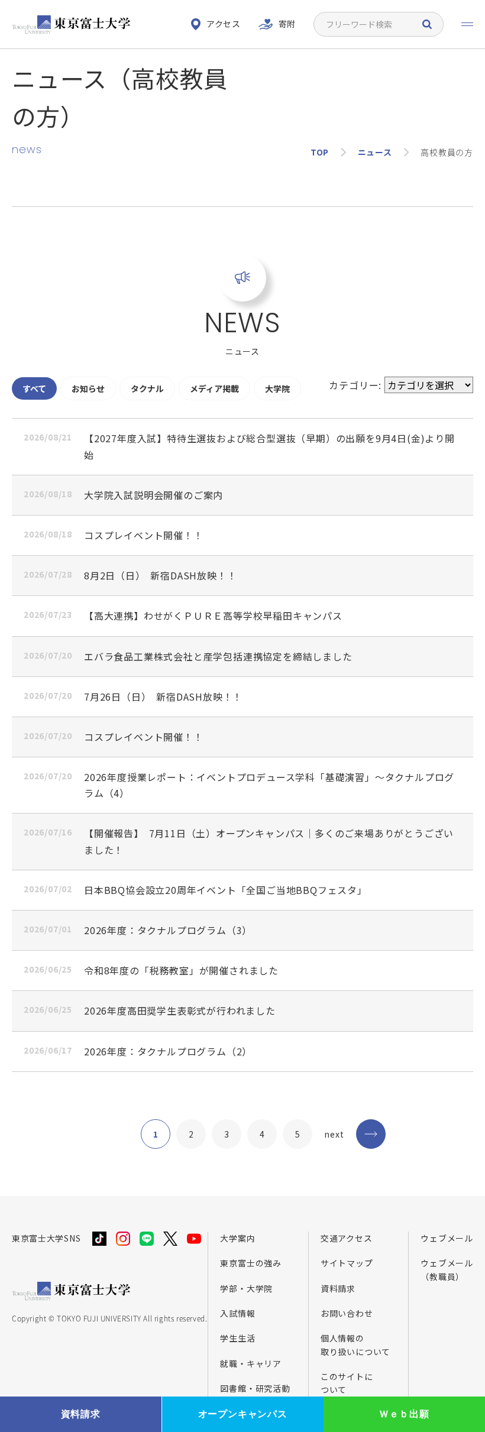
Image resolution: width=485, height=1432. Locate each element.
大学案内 (237, 1238)
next (334, 1134)
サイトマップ (347, 1263)
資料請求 (338, 1288)
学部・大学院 (246, 1288)
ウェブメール (447, 1238)
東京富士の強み (251, 1263)
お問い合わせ (347, 1313)
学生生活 (237, 1338)
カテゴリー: (356, 385)
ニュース (375, 152)
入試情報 (237, 1313)
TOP (320, 152)
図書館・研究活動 (255, 1388)
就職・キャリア (251, 1363)
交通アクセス (347, 1238)
